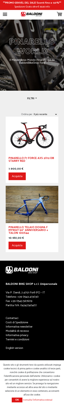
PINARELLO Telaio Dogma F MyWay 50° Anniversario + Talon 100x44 (28, 230)
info (48, 7)
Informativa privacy (17, 335)
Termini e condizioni (17, 339)
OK (17, 400)
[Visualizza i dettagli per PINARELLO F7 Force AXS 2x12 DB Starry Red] (32, 135)
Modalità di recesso (17, 331)
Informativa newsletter (19, 326)
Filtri (31, 98)
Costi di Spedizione (17, 322)
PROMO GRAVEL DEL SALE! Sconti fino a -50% (32, 3)
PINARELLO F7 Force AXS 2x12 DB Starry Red (31, 160)
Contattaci (12, 318)
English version (14, 348)
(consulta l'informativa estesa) (37, 400)
